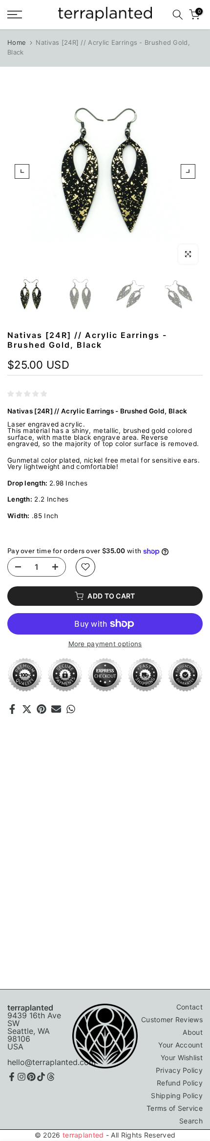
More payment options (105, 644)
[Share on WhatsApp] (71, 709)
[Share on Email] (56, 709)
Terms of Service (175, 1108)
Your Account (180, 1045)
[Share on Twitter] (27, 709)
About (193, 1032)
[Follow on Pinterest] (31, 1077)
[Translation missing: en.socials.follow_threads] (50, 1077)
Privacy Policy (179, 1070)
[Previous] (22, 171)
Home (16, 42)
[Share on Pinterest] (41, 709)
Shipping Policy (177, 1095)
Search (191, 1121)
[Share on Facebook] (12, 709)
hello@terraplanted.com (51, 1062)
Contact (189, 1007)
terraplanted (83, 1135)
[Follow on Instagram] (21, 1077)
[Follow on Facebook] (11, 1077)
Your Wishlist (182, 1057)
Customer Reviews (172, 1019)
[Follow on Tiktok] (41, 1077)
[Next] (188, 171)
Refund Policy (180, 1083)
